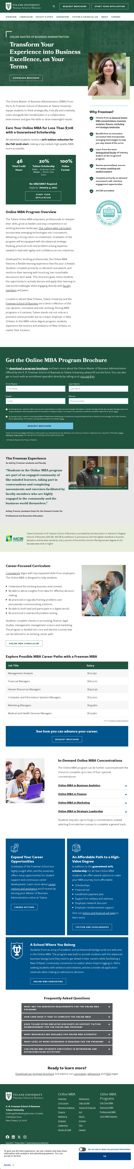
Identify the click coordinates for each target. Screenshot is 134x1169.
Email (10, 396)
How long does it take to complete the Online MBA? (57, 1016)
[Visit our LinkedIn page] (14, 1138)
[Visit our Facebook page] (8, 1138)
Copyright (9, 1142)
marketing (119, 124)
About (104, 17)
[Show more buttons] (125, 487)
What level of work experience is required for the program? (64, 1041)
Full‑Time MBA (106, 1103)
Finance (61, 1112)
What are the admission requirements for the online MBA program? (61, 1008)
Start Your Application (110, 6)
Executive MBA (106, 1107)
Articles (82, 1121)
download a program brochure (28, 368)
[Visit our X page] (20, 1138)
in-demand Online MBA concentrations (111, 119)
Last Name (75, 384)
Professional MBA (108, 1112)
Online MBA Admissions (48, 981)
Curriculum (26, 17)
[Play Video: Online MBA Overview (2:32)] (98, 470)
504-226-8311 (87, 376)
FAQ (108, 1074)
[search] (53, 6)
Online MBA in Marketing (74, 802)
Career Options (24, 907)
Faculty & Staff (44, 17)
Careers (116, 17)
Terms (116, 411)
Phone (73, 396)
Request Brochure (74, 6)
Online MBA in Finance (72, 794)
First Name (13, 384)
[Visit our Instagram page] (25, 1138)
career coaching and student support (108, 170)
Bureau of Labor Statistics (119, 720)
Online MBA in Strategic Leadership (80, 811)
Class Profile (84, 1103)
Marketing (62, 1116)
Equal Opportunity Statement (37, 1142)
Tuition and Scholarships (92, 927)
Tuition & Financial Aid (85, 17)
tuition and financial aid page (99, 913)
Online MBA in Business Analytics (79, 785)
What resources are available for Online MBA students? (60, 1034)
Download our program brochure (34, 1074)
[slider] (98, 487)
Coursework (13, 573)
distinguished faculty (106, 152)
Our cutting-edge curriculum (55, 228)
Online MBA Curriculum (24, 643)
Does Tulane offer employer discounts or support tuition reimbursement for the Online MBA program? (62, 1025)
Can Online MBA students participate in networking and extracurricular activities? (60, 1050)
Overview (11, 17)
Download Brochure (26, 77)
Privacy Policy (18, 435)
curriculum (80, 1074)
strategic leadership (110, 127)
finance (109, 124)
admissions (93, 1074)
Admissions (62, 17)
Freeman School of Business (22, 303)
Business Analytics (66, 1107)
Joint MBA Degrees (108, 1116)
